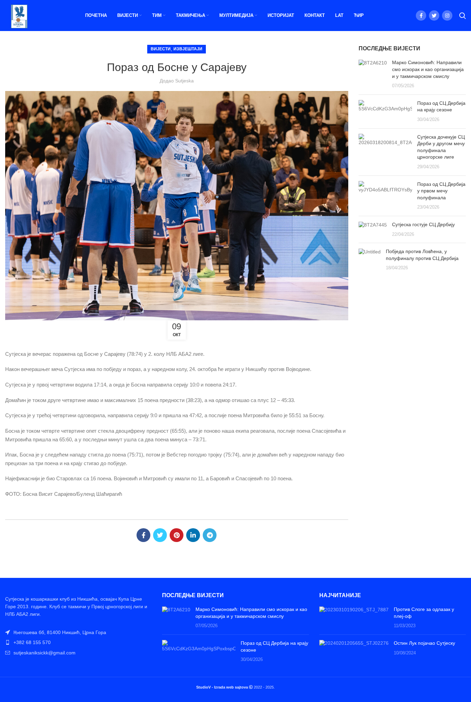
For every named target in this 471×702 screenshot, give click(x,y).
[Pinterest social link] (176, 535)
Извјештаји (187, 49)
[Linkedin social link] (193, 535)
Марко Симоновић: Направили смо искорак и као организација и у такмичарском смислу (428, 69)
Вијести (161, 49)
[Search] (462, 15)
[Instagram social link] (447, 15)
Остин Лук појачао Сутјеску (424, 643)
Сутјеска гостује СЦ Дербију (423, 224)
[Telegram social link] (210, 535)
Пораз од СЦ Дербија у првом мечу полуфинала (441, 190)
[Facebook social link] (421, 15)
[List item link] (78, 642)
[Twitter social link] (434, 15)
